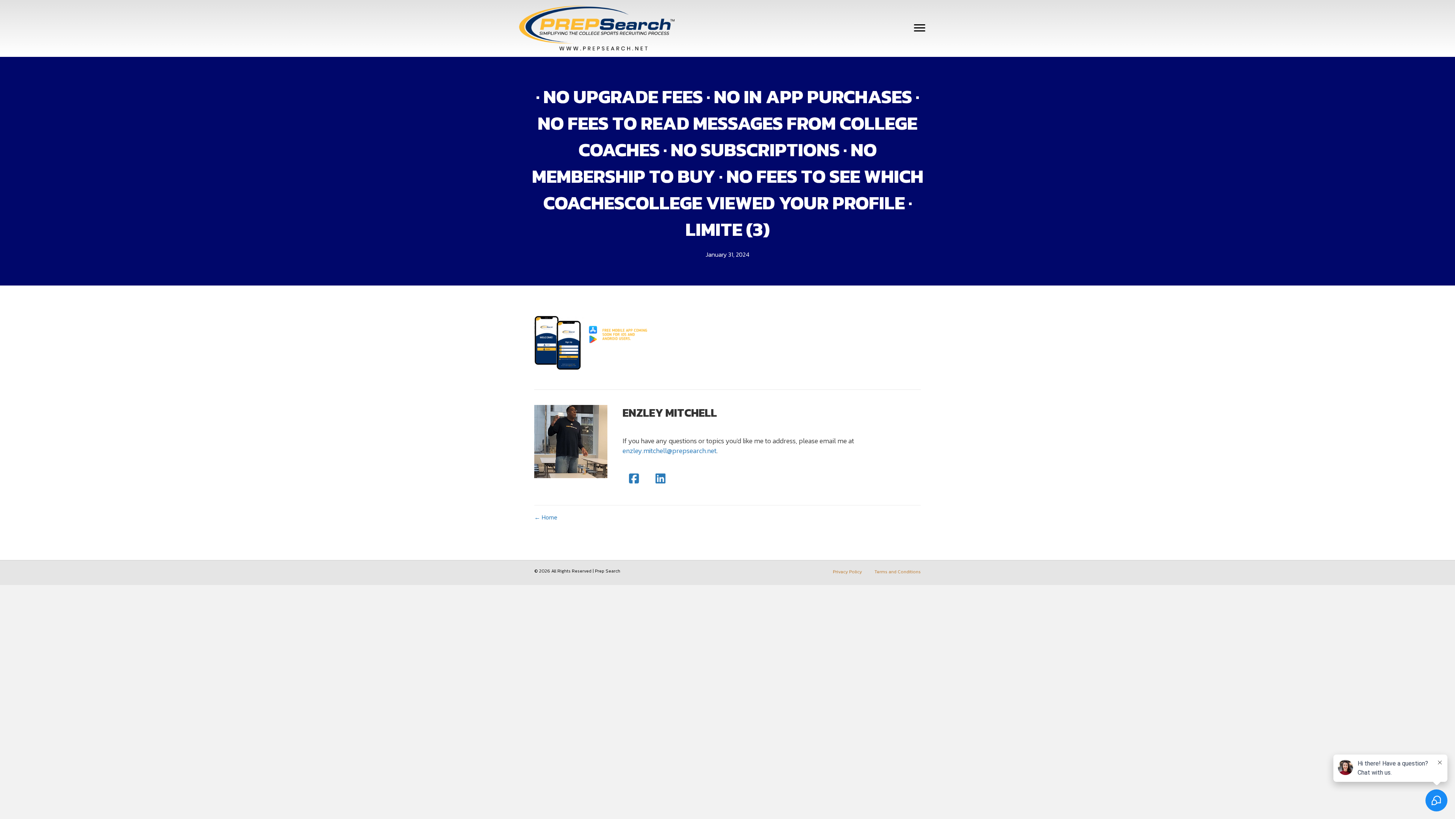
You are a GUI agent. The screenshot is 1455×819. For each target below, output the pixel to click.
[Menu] (919, 28)
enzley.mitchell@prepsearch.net (670, 451)
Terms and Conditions (898, 571)
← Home (545, 517)
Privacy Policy (847, 571)
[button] (634, 478)
